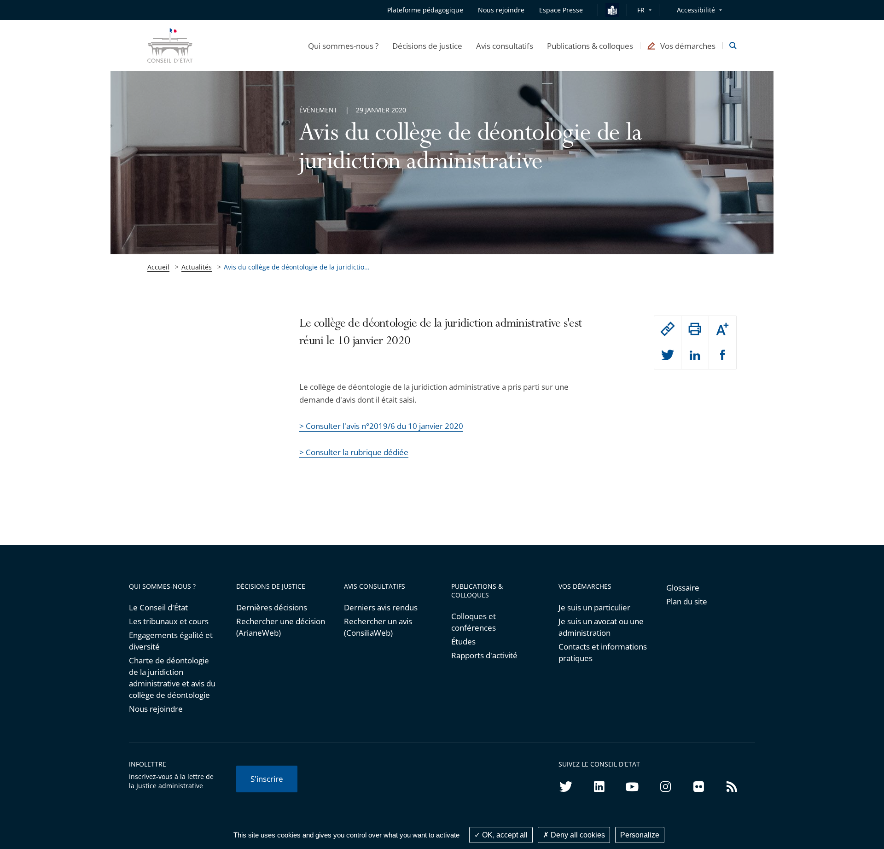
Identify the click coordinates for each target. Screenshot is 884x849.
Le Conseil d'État (158, 607)
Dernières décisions (271, 607)
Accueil (158, 267)
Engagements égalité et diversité (171, 641)
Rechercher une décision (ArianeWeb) (280, 627)
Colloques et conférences (473, 622)
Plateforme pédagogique (425, 10)
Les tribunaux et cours (169, 621)
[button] (343, 45)
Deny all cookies (577, 835)
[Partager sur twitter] (667, 355)
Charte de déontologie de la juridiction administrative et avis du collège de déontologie (172, 677)
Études (463, 641)
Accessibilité (696, 10)
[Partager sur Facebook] (722, 355)
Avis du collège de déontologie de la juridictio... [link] (297, 267)
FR (641, 10)
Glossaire (682, 587)
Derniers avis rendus (381, 607)
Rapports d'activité (484, 655)
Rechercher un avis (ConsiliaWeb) (378, 627)
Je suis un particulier (594, 607)
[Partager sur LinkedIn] (694, 355)
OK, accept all (504, 835)
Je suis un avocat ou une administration (601, 627)
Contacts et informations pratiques (602, 652)
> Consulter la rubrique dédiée (353, 452)
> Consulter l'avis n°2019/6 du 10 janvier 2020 (381, 426)
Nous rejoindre (156, 708)
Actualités (196, 267)
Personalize (639, 835)
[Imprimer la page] (694, 329)
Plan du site (686, 601)
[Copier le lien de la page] (667, 329)
